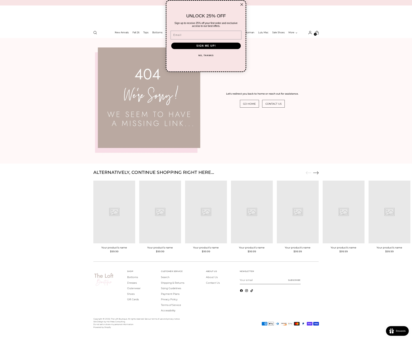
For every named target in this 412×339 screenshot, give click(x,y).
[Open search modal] (95, 32)
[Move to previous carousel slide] (308, 173)
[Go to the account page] (310, 32)
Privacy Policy (169, 299)
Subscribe (294, 280)
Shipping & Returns (172, 282)
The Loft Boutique (119, 319)
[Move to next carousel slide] (316, 172)
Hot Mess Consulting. (116, 322)
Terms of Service (171, 305)
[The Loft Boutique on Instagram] (247, 291)
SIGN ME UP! (206, 45)
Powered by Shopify (102, 327)
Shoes (131, 293)
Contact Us (213, 282)
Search (165, 277)
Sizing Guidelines (171, 288)
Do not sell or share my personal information (113, 324)
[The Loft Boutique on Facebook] (242, 291)
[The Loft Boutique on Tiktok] (252, 291)
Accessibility (168, 310)
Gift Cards (133, 299)
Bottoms (132, 277)
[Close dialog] (242, 4)
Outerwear (133, 288)
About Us (212, 277)
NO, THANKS (206, 55)
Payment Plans (170, 293)
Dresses (132, 282)
